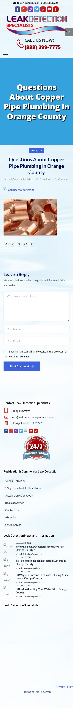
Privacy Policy (64, 686)
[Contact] (18, 43)
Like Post (45, 179)
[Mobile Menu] (5, 54)
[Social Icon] (6, 244)
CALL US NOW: (39, 40)
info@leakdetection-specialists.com (33, 417)
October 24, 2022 (23, 543)
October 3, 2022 (23, 585)
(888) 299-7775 (43, 47)
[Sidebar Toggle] (69, 32)
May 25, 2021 (36, 150)
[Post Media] (36, 189)
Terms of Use (31, 691)
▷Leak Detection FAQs (19, 495)
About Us (11, 517)
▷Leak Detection (15, 480)
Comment (63, 179)
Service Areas (13, 524)
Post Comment (20, 366)
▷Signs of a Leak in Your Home (23, 488)
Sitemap (46, 691)
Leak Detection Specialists (20, 179)
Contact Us (12, 510)
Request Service (14, 502)
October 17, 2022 (23, 557)
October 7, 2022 (23, 571)
